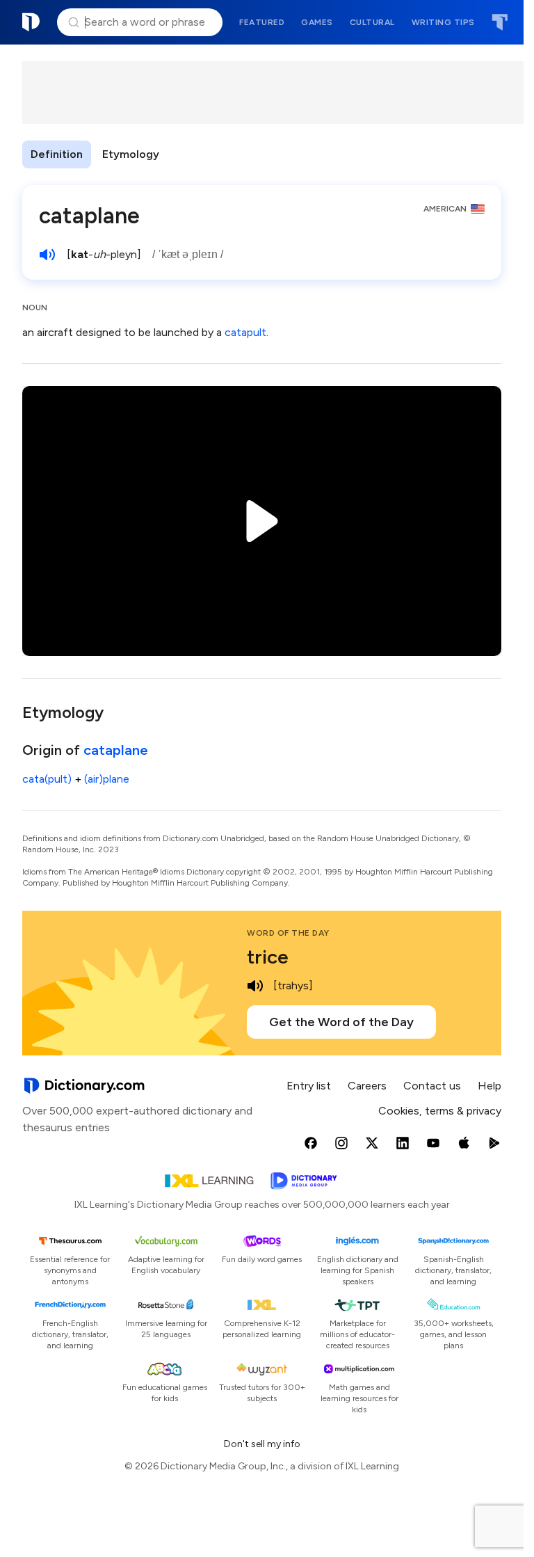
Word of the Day (288, 933)
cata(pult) (47, 778)
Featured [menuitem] (261, 22)
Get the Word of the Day (341, 1022)
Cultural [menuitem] (372, 22)
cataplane (115, 750)
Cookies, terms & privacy (439, 1110)
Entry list (308, 1085)
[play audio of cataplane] (47, 254)
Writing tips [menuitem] (443, 22)
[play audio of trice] (255, 985)
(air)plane (106, 778)
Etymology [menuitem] (130, 154)
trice (268, 956)
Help (489, 1085)
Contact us (432, 1085)
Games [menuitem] (317, 22)
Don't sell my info (262, 1444)
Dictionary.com (31, 22)
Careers (367, 1085)
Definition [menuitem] (57, 154)
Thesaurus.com (500, 22)
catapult (245, 332)
